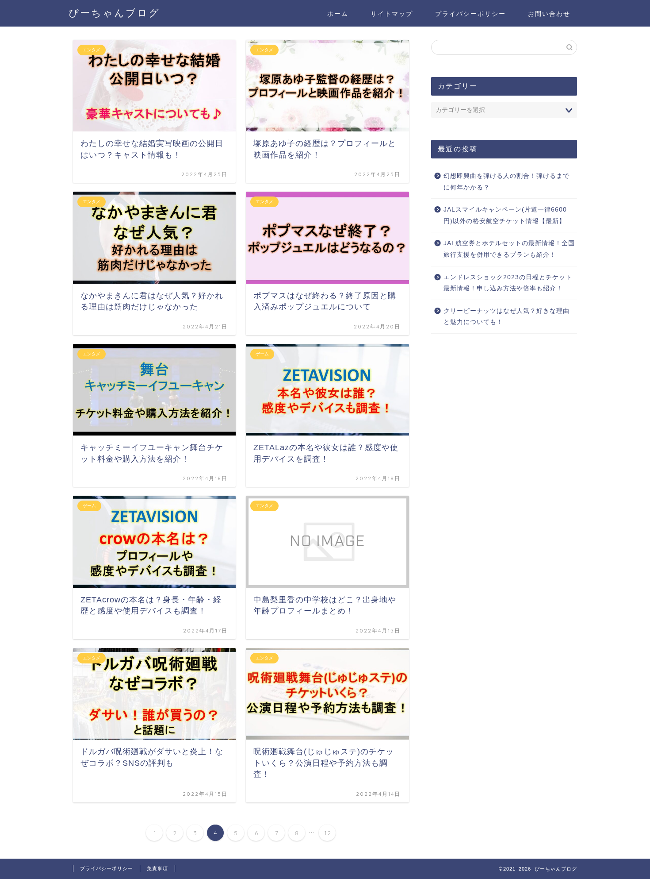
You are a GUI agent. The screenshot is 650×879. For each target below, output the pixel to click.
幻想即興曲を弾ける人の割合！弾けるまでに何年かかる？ (507, 182)
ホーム (337, 14)
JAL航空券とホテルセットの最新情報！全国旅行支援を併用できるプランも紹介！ (509, 249)
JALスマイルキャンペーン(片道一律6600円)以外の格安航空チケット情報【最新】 (505, 215)
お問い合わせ (549, 14)
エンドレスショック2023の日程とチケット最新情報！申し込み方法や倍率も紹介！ (508, 283)
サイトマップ (392, 14)
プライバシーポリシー (470, 14)
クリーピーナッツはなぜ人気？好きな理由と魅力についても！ (507, 317)
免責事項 (157, 868)
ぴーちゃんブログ (114, 13)
